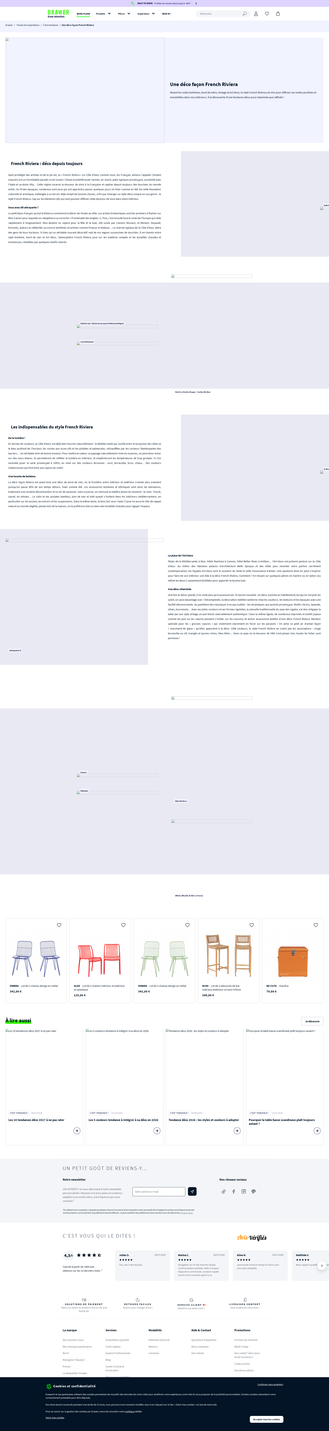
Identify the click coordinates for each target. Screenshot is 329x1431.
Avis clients (197, 1353)
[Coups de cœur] (266, 13)
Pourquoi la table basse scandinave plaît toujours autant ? (282, 1122)
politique (130, 1411)
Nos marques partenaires (77, 1346)
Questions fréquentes (203, 1340)
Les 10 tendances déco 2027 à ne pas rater (36, 1120)
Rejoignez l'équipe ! (74, 1359)
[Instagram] (243, 1191)
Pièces (121, 13)
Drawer (9, 25)
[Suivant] (322, 1265)
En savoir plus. (186, 1212)
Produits (100, 13)
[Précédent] (122, 1265)
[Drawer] (58, 14)
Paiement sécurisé (159, 1340)
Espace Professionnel (118, 1353)
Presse (66, 1366)
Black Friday (241, 1346)
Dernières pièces (244, 1370)
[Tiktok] (224, 1191)
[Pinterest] (253, 1191)
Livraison (154, 1353)
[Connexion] (256, 14)
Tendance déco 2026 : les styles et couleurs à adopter (204, 1120)
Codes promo (242, 1363)
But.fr (66, 1353)
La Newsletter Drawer (75, 1373)
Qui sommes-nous (73, 1340)
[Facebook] (233, 1191)
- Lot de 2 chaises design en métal (34, 985)
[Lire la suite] (77, 1130)
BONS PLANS (83, 13)
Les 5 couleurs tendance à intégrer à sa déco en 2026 (123, 1120)
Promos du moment (245, 1340)
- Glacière (277, 985)
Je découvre (312, 1021)
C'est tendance (50, 25)
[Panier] (277, 13)
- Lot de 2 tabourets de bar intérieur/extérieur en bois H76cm (221, 987)
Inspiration (143, 13)
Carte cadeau (113, 1346)
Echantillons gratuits (117, 1340)
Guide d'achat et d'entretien (115, 1368)
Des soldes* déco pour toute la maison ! (247, 1355)
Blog (108, 1359)
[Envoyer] (192, 1191)
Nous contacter (200, 1346)
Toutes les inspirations (27, 25)
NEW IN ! (166, 13)
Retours (153, 1346)
